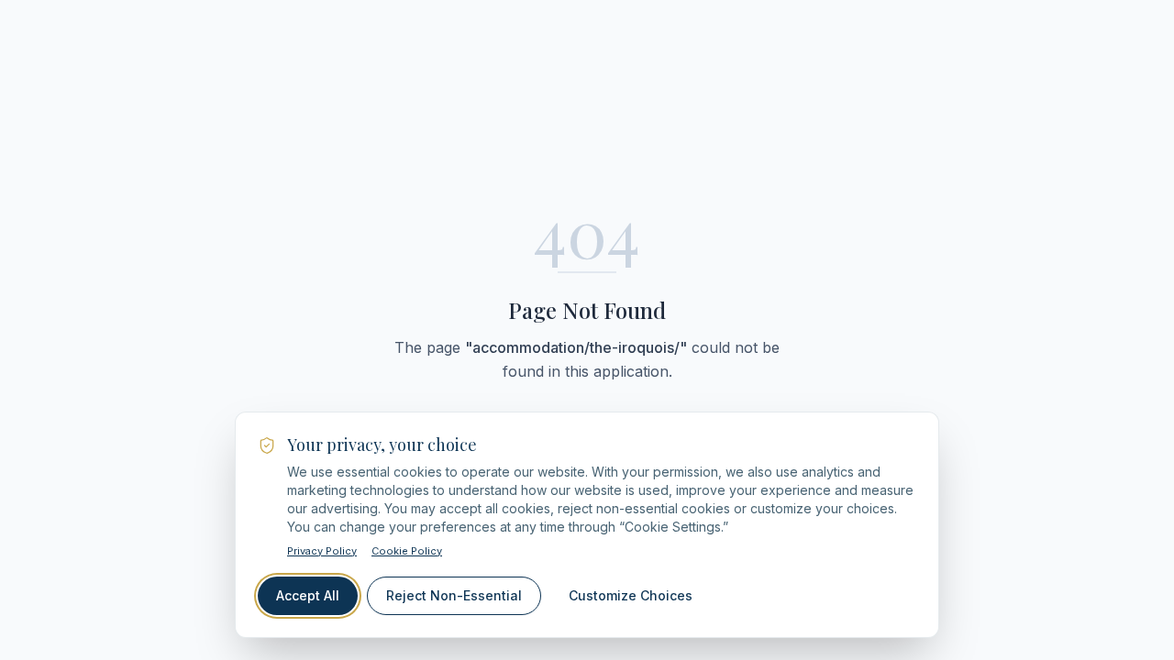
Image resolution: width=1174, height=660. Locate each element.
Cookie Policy (406, 550)
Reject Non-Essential (454, 595)
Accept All (307, 595)
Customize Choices (630, 595)
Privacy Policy (322, 550)
